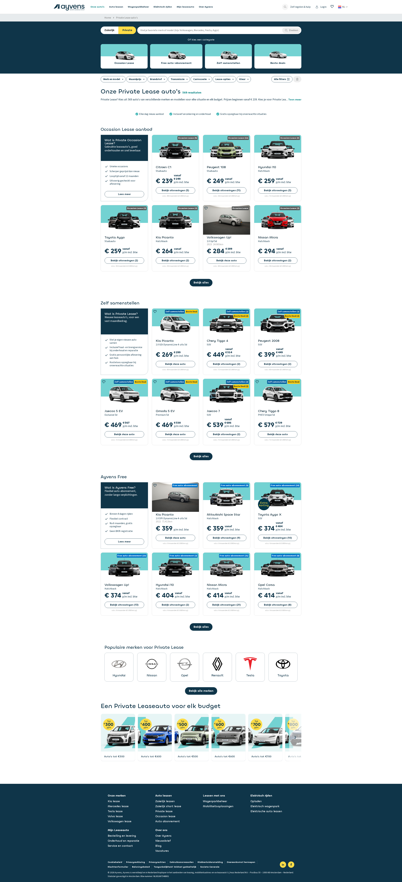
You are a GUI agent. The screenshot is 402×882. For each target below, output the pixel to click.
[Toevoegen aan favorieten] (206, 208)
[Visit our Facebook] (291, 864)
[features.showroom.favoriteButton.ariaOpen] (332, 6)
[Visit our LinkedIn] (283, 864)
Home (107, 17)
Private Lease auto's (127, 17)
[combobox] (209, 30)
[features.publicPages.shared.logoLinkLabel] (69, 7)
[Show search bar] (285, 7)
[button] (295, 737)
